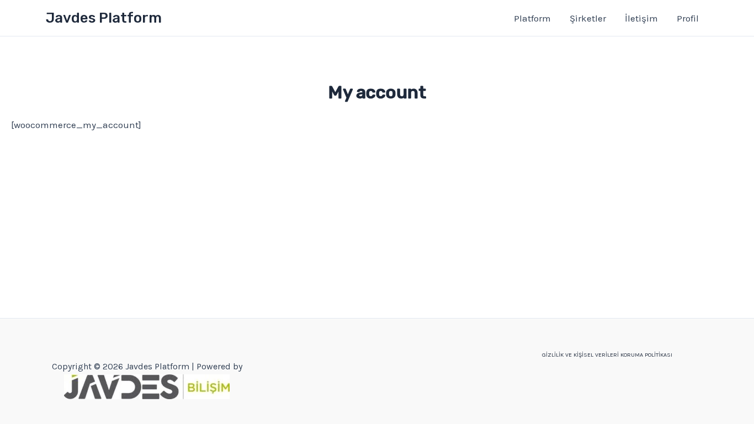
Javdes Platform (104, 17)
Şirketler (588, 18)
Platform (532, 18)
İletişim (641, 18)
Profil (688, 18)
